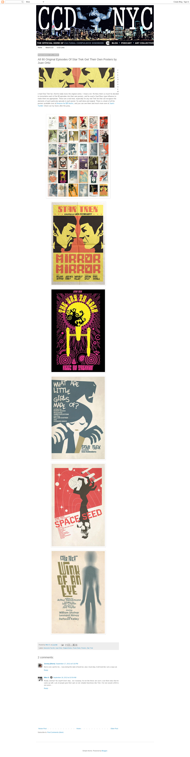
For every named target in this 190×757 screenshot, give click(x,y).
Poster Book (77, 648)
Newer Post (42, 729)
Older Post (114, 729)
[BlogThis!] (69, 645)
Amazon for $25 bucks (64, 103)
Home (40, 47)
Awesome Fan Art (49, 648)
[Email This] (66, 645)
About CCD (49, 47)
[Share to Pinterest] (76, 645)
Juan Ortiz (58, 648)
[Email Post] (62, 645)
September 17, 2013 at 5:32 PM (67, 664)
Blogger (104, 751)
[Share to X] (71, 645)
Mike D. (46, 677)
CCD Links (60, 47)
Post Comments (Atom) (55, 732)
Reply (46, 670)
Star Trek (90, 648)
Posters (83, 648)
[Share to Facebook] (74, 645)
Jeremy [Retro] (49, 664)
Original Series (67, 648)
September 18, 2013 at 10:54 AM (64, 677)
